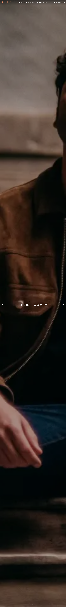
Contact (54, 2)
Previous (3, 304)
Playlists (47, 2)
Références (40, 2)
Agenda (32, 2)
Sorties (20, 2)
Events (26, 2)
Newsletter (61, 2)
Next (63, 304)
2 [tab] (33, 604)
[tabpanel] (33, 303)
